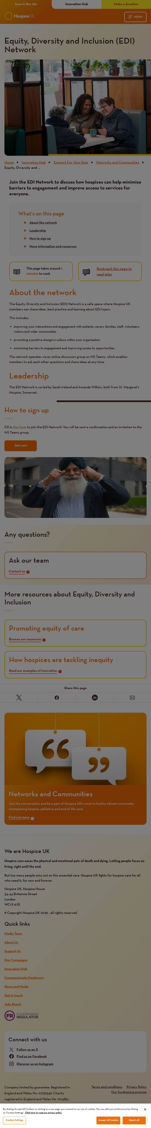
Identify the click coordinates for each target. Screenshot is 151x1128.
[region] (75, 1116)
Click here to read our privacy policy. (43, 1113)
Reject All (134, 1120)
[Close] (145, 1109)
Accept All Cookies (108, 1120)
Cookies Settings (14, 1120)
